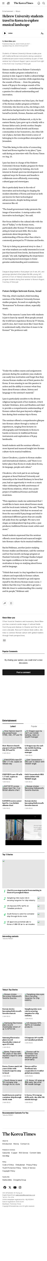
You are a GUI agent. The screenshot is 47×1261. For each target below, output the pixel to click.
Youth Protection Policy (11, 1168)
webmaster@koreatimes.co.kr (25, 1195)
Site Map (5, 1156)
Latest (13, 726)
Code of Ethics (8, 1165)
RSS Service (23, 1153)
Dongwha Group (19, 1180)
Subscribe (6, 1153)
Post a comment (23, 672)
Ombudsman (20, 1165)
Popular (34, 726)
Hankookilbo (7, 1180)
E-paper (14, 1153)
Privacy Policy (31, 1165)
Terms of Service (28, 1168)
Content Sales (35, 1153)
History (16, 1144)
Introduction (7, 1144)
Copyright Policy (8, 1171)
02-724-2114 (9, 1197)
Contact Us (24, 1144)
